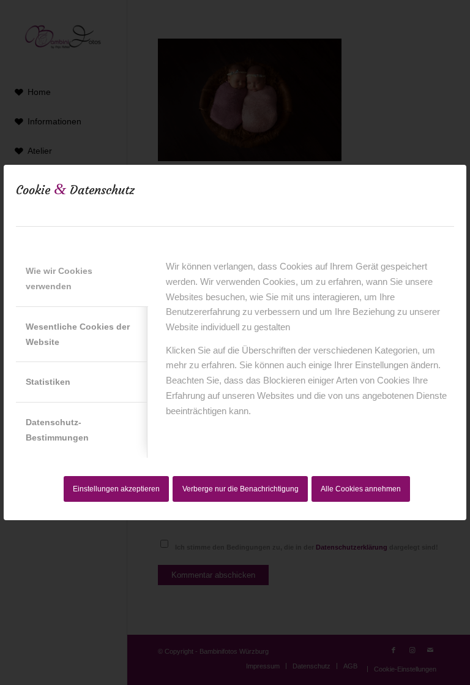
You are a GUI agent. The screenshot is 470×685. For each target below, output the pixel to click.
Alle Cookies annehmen (361, 489)
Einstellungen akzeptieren (116, 489)
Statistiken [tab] (48, 382)
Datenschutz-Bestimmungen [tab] (57, 429)
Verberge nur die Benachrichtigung (240, 489)
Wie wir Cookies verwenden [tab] (59, 278)
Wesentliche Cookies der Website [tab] (78, 334)
